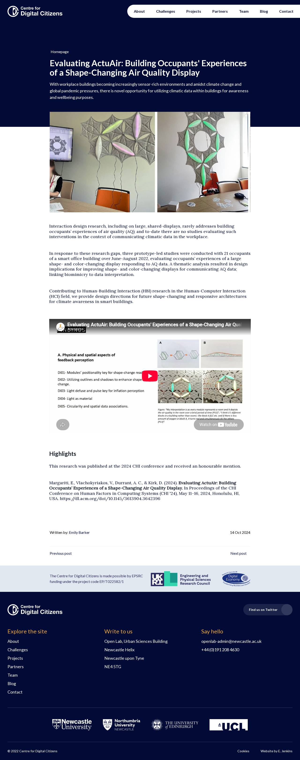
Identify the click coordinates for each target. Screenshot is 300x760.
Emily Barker (79, 532)
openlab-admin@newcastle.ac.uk (231, 641)
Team (244, 11)
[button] (59, 51)
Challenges (165, 11)
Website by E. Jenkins (276, 751)
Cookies (243, 751)
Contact (286, 11)
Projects (193, 11)
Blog (264, 11)
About (139, 11)
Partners (220, 11)
